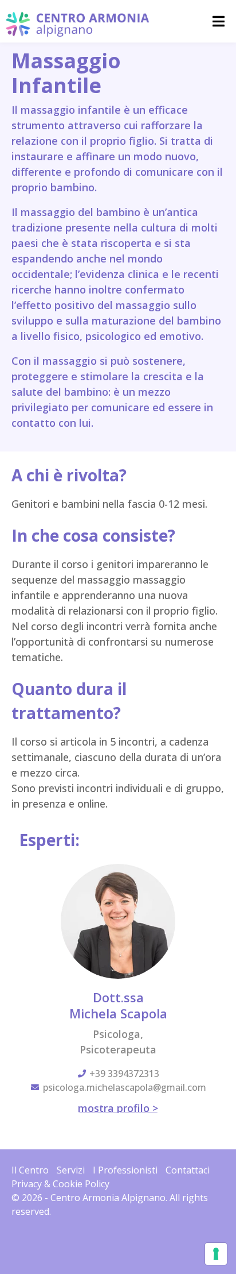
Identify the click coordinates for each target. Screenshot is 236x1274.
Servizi (71, 1170)
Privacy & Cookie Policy (60, 1184)
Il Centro (30, 1170)
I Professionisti (125, 1170)
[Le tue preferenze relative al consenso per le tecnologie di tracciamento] (216, 1254)
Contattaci (188, 1170)
